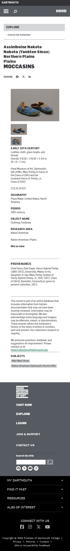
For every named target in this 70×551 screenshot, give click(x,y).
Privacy (17, 541)
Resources (16, 498)
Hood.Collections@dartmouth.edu (29, 350)
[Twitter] (38, 526)
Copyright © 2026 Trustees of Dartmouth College (31, 538)
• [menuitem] (61, 538)
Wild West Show (20, 361)
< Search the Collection (18, 35)
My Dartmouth (19, 480)
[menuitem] (35, 480)
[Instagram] (30, 526)
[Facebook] (22, 526)
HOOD (61, 11)
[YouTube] (47, 526)
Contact (44, 541)
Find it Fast (17, 489)
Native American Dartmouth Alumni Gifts (34, 366)
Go (50, 462)
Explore (12, 27)
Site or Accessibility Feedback (32, 545)
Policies (30, 541)
